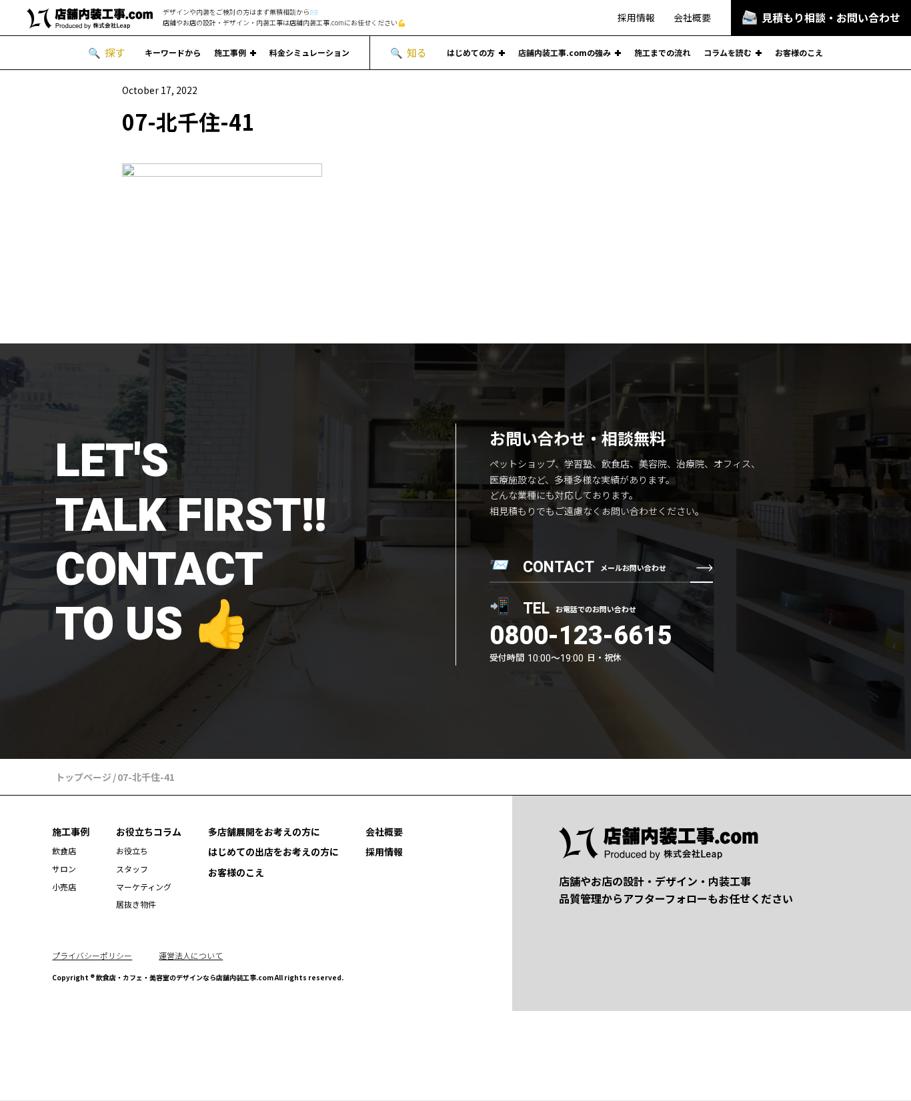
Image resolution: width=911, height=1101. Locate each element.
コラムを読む (728, 53)
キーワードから (173, 53)
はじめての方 (471, 53)
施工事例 (230, 53)
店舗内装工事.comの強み (564, 53)
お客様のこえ (799, 53)
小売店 (64, 886)
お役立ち (132, 850)
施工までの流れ (662, 53)
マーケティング (143, 886)
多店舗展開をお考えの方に (264, 831)
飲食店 (64, 850)
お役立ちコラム (148, 831)
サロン (64, 868)
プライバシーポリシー (92, 955)
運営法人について (191, 955)
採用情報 (636, 17)
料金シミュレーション (309, 53)
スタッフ (132, 868)
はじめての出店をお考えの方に (273, 851)
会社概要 (692, 17)
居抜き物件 (136, 904)
